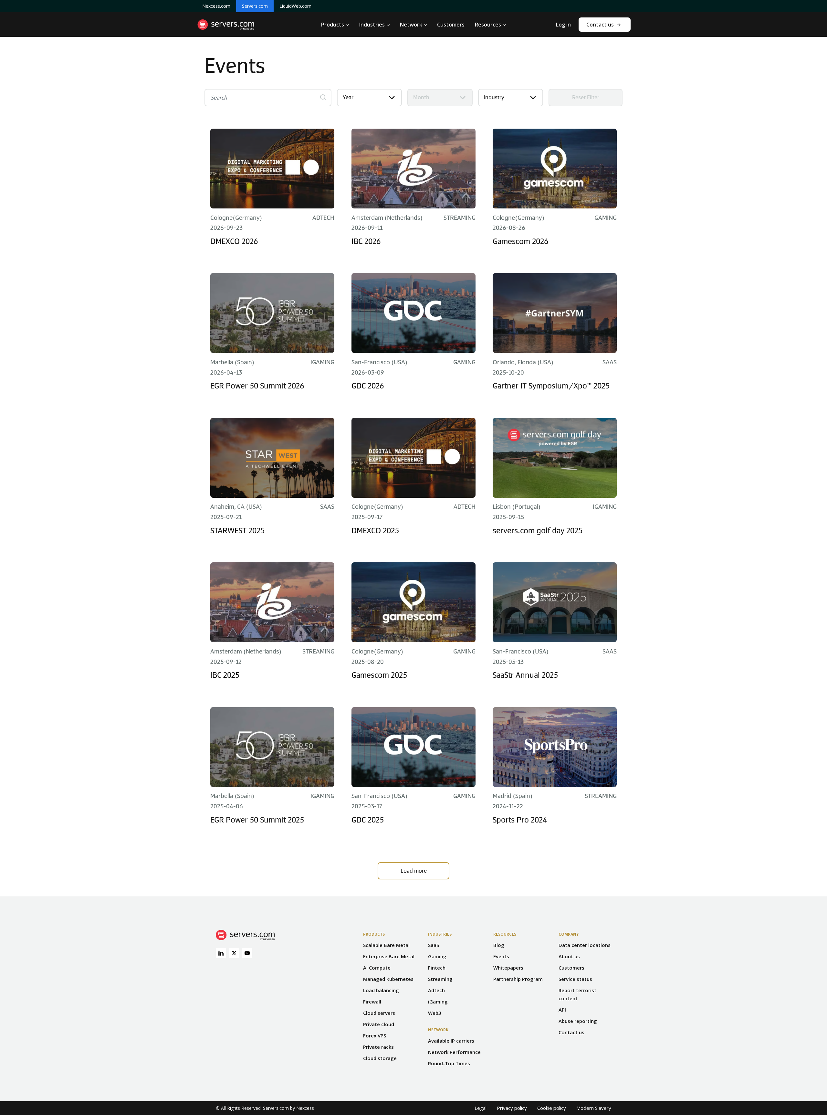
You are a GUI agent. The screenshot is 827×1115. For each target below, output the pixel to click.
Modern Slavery (593, 1108)
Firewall (372, 1001)
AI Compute (377, 967)
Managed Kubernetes (388, 979)
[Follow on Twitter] (234, 953)
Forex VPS (374, 1035)
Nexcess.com (216, 6)
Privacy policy (512, 1108)
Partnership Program (518, 979)
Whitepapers (508, 967)
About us (569, 956)
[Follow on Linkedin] (221, 953)
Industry (494, 97)
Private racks (378, 1047)
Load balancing (381, 990)
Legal (481, 1108)
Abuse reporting (578, 1021)
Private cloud (378, 1024)
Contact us (600, 24)
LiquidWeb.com (295, 6)
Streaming (440, 979)
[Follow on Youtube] (247, 953)
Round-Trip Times (449, 1063)
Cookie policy (551, 1108)
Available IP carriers (451, 1040)
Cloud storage (380, 1058)
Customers (571, 967)
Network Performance (454, 1052)
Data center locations (585, 945)
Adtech (436, 990)
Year (348, 97)
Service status (575, 979)
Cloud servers (379, 1013)
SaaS (433, 945)
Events (501, 956)
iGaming (438, 1001)
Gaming (437, 956)
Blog (498, 945)
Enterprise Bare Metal (388, 956)
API (562, 1009)
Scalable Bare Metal (386, 945)
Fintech (436, 967)
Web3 (434, 1013)
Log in (563, 24)
